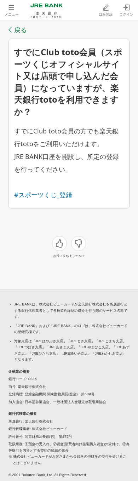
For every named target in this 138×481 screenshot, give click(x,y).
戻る (20, 30)
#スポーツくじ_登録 (43, 194)
